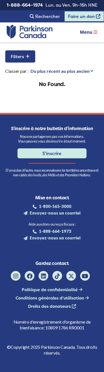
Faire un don (80, 17)
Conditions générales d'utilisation (50, 298)
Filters (17, 56)
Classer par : (17, 71)
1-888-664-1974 (25, 5)
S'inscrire (52, 153)
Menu (86, 32)
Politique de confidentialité (50, 290)
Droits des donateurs (50, 306)
